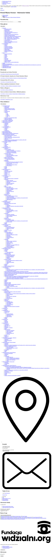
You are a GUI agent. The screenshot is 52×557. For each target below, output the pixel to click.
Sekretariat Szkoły (5, 500)
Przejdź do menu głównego (6, 1)
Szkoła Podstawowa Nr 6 (6, 498)
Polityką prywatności (25, 5)
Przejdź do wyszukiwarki (6, 3)
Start (3, 497)
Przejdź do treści (5, 2)
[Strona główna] (26, 8)
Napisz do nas (4, 494)
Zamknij (12, 6)
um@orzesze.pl (7, 493)
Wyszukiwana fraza (3, 21)
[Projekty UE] (2, 10)
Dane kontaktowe (5, 499)
